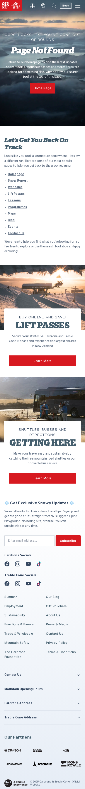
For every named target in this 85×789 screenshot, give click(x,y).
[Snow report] (32, 5)
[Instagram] (19, 564)
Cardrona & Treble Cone (54, 781)
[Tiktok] (40, 564)
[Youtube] (30, 564)
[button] (53, 5)
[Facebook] (8, 564)
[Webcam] (43, 5)
